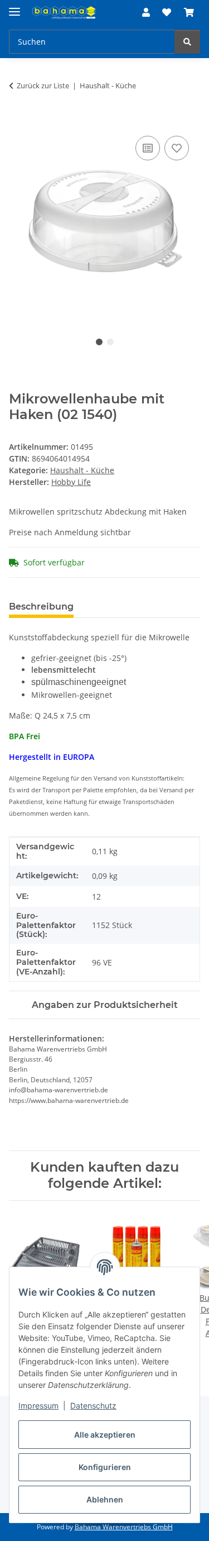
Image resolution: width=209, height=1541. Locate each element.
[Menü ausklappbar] (14, 7)
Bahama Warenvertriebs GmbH (124, 1527)
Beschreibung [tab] (41, 606)
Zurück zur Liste (43, 85)
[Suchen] (187, 42)
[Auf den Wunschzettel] (176, 148)
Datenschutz (93, 1405)
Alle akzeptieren (104, 1434)
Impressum (38, 1405)
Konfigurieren (105, 1467)
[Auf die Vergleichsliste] (147, 148)
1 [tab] (99, 342)
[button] (146, 12)
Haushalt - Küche (82, 470)
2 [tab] (110, 342)
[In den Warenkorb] (18, 121)
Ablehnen (104, 1499)
